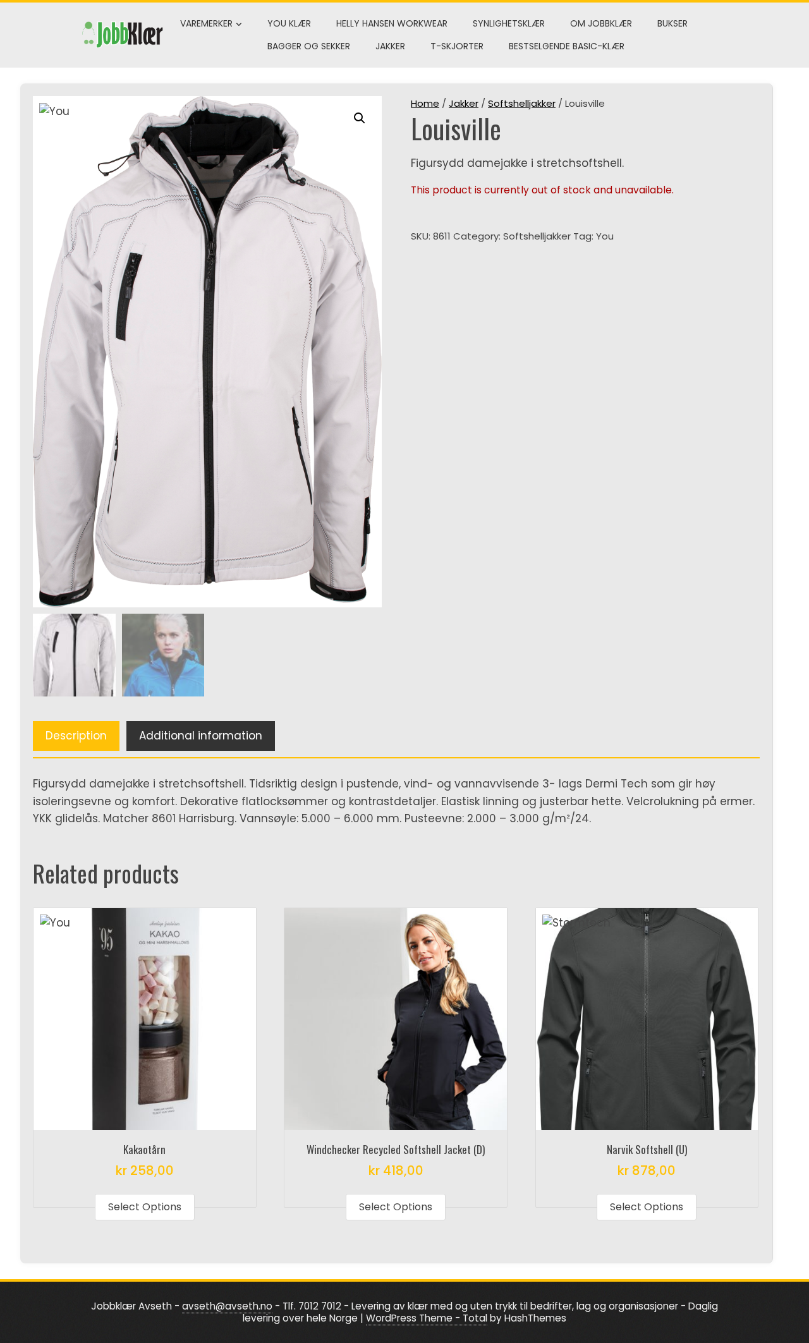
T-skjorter (457, 46)
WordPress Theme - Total (426, 1318)
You (605, 236)
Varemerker (206, 23)
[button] (359, 118)
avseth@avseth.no (227, 1306)
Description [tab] (76, 735)
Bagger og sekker (308, 46)
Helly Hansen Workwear (391, 23)
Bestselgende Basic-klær (566, 46)
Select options (144, 1207)
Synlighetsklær (509, 23)
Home (425, 103)
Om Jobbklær (601, 23)
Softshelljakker (522, 103)
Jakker (390, 46)
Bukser (672, 23)
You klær (289, 23)
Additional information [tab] (200, 735)
